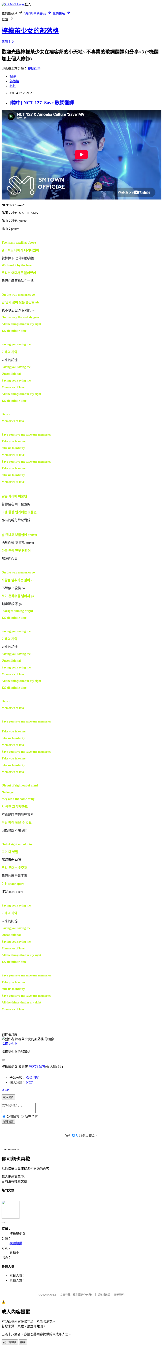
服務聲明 (119, 1294)
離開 (22, 1342)
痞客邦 (33, 1066)
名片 (13, 86)
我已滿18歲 (9, 1342)
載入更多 (8, 1097)
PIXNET (51, 1294)
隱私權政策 (103, 1294)
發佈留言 (8, 1121)
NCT (29, 1082)
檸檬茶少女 (9, 1044)
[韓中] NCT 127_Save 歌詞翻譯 (42, 102)
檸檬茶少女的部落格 (30, 30)
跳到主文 (8, 42)
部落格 (14, 81)
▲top (5, 1089)
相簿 (13, 76)
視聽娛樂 (34, 68)
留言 (42, 1066)
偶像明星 (32, 1077)
